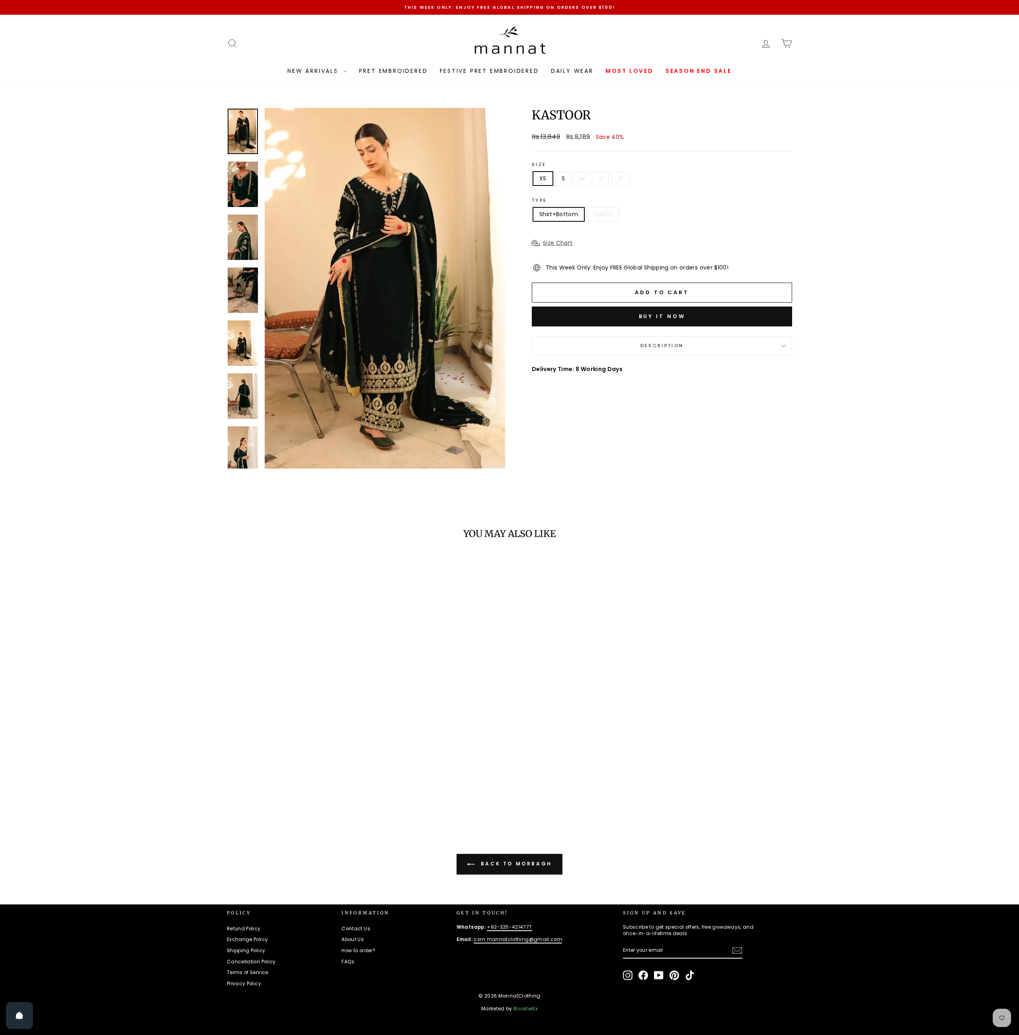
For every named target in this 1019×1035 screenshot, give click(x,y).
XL (621, 178)
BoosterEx (525, 1008)
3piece (603, 214)
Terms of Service (247, 972)
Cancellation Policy (251, 962)
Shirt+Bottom (558, 214)
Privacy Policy (244, 983)
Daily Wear (572, 71)
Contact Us (356, 929)
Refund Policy (244, 929)
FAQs (348, 962)
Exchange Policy (247, 939)
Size (539, 165)
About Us (353, 939)
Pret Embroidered (393, 71)
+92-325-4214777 (509, 927)
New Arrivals (314, 71)
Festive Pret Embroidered (489, 71)
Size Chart (558, 243)
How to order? (358, 950)
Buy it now (662, 316)
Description (662, 345)
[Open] (19, 1015)
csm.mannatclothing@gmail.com (518, 939)
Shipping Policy (246, 950)
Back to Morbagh (515, 864)
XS (543, 178)
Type (539, 200)
